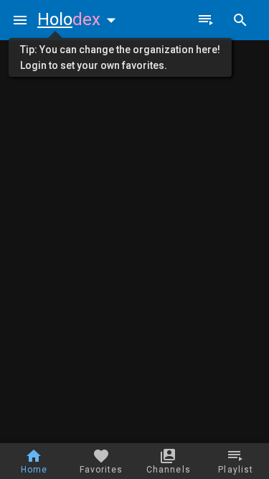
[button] (79, 19)
